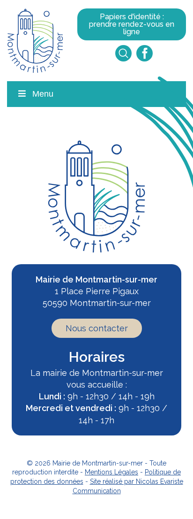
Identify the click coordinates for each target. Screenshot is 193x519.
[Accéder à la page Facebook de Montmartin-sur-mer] (144, 53)
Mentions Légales (111, 472)
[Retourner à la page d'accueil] (35, 40)
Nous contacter (97, 328)
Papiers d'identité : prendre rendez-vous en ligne (131, 24)
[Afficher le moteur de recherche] (123, 53)
